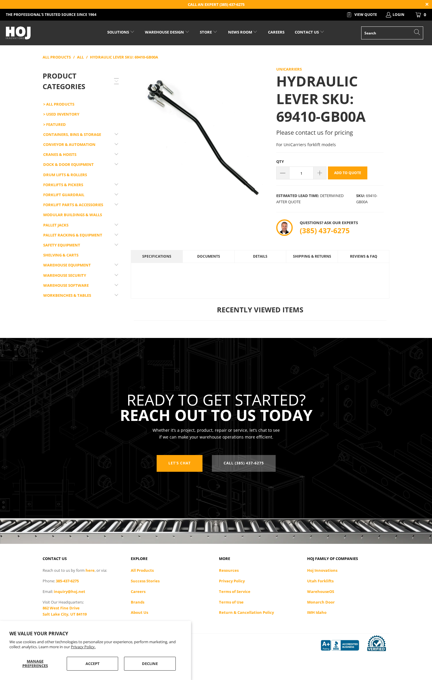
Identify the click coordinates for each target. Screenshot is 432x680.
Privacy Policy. (83, 646)
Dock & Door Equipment (68, 164)
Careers (138, 591)
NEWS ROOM (240, 32)
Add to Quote (347, 172)
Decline (150, 663)
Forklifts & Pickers (63, 184)
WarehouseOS (320, 591)
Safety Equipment (61, 245)
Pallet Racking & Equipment (72, 235)
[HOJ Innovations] (37, 33)
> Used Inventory (61, 114)
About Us (139, 612)
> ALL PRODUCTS (58, 104)
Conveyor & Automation (69, 144)
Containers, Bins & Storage (72, 134)
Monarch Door (321, 602)
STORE (206, 32)
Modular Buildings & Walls (72, 214)
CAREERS (276, 32)
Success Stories (145, 581)
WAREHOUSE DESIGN (165, 32)
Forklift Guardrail (63, 194)
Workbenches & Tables (67, 295)
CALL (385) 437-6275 (244, 463)
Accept (93, 663)
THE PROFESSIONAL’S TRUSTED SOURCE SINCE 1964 (51, 14)
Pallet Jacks (55, 225)
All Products (142, 570)
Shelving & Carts (60, 255)
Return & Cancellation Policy (246, 612)
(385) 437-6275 (325, 230)
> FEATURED (54, 124)
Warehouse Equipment (67, 265)
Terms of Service (234, 591)
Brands (137, 602)
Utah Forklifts (320, 581)
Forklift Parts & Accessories (73, 204)
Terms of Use (231, 602)
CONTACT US (307, 32)
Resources (229, 570)
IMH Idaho (316, 612)
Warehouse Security (64, 275)
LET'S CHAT (179, 463)
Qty (280, 161)
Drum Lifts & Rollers (65, 174)
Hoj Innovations (322, 570)
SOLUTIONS (118, 32)
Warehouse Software (66, 285)
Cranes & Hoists (59, 154)
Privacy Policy (232, 581)
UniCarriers (289, 69)
